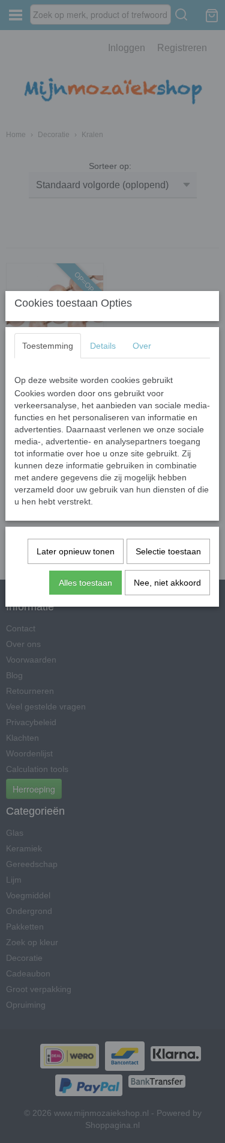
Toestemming (47, 346)
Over (142, 346)
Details (103, 346)
